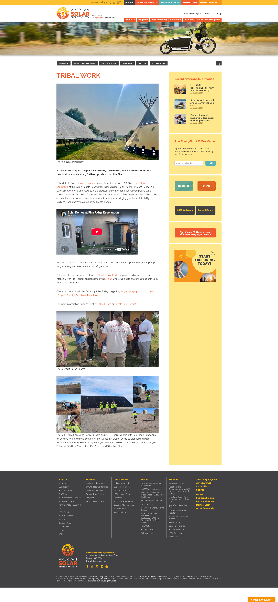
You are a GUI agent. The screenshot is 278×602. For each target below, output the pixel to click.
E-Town (108, 279)
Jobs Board (174, 537)
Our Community (159, 19)
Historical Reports (176, 529)
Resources (189, 19)
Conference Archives (95, 490)
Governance (64, 527)
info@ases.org (100, 561)
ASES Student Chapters (124, 501)
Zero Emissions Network (97, 501)
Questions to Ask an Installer (177, 512)
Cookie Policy (97, 576)
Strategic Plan (65, 523)
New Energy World (108, 275)
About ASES (64, 483)
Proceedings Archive (95, 494)
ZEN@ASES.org (103, 304)
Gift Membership (121, 508)
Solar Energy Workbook (151, 501)
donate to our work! (125, 304)
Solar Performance (177, 526)
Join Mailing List (194, 13)
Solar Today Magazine (208, 19)
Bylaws (62, 519)
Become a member (170, 2)
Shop (61, 534)
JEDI (60, 508)
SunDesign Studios (107, 581)
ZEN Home (63, 63)
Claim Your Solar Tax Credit (178, 506)
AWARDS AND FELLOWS (70, 505)
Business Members (122, 487)
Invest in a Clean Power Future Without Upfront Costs (179, 499)
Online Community (210, 2)
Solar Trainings (147, 504)
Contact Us (63, 530)
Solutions (142, 63)
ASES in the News (66, 516)
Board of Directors (67, 490)
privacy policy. (175, 576)
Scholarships (146, 533)
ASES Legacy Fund (122, 494)
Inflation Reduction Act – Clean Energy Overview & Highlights (152, 495)
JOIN (211, 163)
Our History (64, 487)
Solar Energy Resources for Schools (151, 484)
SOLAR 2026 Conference (97, 487)
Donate (129, 2)
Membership (183, 186)
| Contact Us (208, 13)
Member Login (189, 2)
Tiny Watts (90, 498)
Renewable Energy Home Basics (152, 509)
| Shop (219, 13)
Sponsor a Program (147, 2)
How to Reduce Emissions (84, 63)
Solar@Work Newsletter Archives (179, 517)
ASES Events (64, 512)
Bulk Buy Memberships (124, 505)
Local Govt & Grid (108, 63)
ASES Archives (175, 533)
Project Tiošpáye (87, 183)
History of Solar (148, 529)
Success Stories (158, 63)
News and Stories (176, 483)
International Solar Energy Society (145, 576)
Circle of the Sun (121, 490)
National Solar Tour (94, 483)
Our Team (63, 494)
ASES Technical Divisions (70, 498)
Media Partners (120, 512)
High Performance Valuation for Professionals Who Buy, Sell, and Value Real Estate (151, 518)
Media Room (174, 522)
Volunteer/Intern (66, 501)
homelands (104, 579)
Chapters (118, 498)
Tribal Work (127, 63)
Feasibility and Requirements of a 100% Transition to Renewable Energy (179, 490)
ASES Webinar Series (150, 489)
